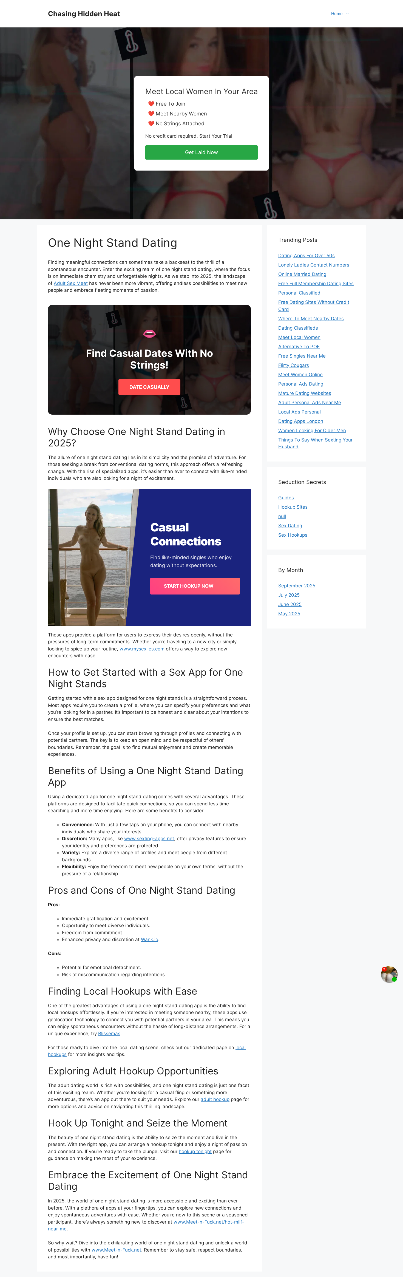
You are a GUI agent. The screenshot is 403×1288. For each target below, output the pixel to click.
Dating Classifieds (298, 328)
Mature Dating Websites (304, 393)
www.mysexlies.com (142, 649)
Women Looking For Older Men (312, 430)
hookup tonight (195, 1151)
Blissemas (109, 1033)
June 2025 (290, 604)
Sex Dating (290, 525)
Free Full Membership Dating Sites (316, 283)
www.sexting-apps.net (149, 838)
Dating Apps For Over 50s (306, 255)
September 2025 (296, 585)
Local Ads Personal (299, 412)
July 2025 (289, 595)
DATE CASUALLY (149, 387)
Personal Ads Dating (300, 384)
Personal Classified (299, 293)
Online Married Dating (302, 274)
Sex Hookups (292, 535)
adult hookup (215, 1099)
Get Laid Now (201, 152)
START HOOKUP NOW (189, 586)
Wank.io (149, 939)
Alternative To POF (299, 346)
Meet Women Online (300, 374)
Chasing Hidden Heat (84, 14)
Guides (286, 497)
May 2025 (289, 613)
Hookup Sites (293, 507)
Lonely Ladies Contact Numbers (313, 265)
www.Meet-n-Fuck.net (116, 1250)
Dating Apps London (300, 421)
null (282, 516)
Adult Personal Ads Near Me (309, 402)
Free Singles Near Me (302, 356)
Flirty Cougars (293, 365)
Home (337, 13)
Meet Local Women (299, 337)
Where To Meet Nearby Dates (311, 318)
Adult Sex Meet (71, 283)
